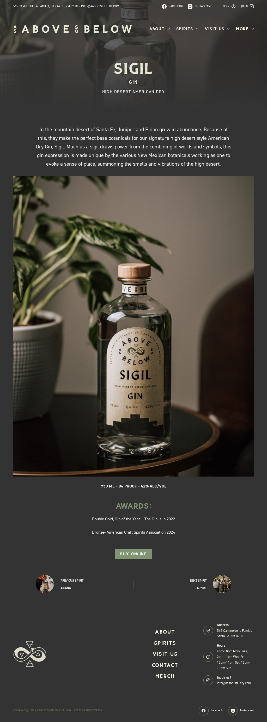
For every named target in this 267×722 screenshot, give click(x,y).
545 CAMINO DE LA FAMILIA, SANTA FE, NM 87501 (45, 6)
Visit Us (214, 29)
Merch (165, 676)
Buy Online (133, 554)
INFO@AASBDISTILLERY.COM (100, 6)
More (242, 29)
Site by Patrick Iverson (88, 710)
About (157, 29)
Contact (165, 665)
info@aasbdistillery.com (234, 683)
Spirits (184, 29)
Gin (133, 82)
